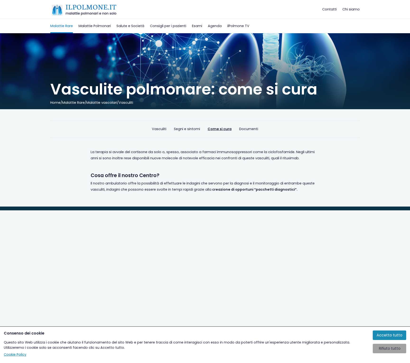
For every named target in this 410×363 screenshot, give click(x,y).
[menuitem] (61, 26)
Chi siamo (351, 9)
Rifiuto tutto (390, 348)
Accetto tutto (389, 335)
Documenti (248, 129)
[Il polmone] (84, 9)
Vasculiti (159, 129)
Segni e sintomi (187, 129)
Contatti (329, 9)
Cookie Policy (15, 354)
